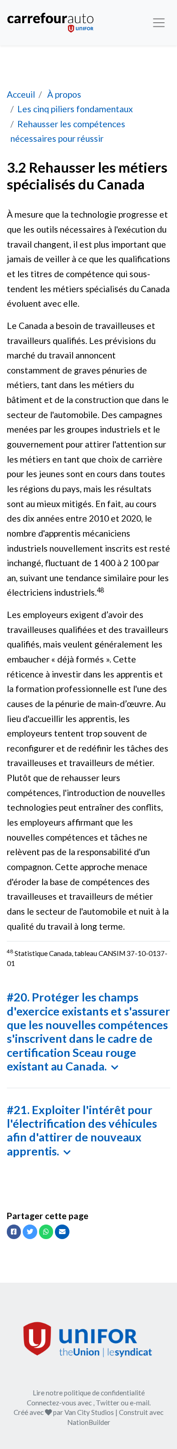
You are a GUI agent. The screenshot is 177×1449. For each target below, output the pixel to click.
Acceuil (21, 94)
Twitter (107, 1403)
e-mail (139, 1403)
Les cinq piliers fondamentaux (75, 109)
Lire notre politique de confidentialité (89, 1393)
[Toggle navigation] (159, 23)
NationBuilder (88, 1422)
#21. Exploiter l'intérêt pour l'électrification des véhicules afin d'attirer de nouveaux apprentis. (82, 1130)
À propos (63, 94)
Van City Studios (89, 1412)
